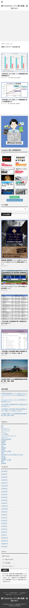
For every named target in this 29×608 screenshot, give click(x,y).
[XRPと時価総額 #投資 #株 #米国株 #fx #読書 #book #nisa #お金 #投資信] (7, 174)
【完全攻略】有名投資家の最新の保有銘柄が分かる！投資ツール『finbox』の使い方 (14, 409)
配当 (15, 77)
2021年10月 (4, 509)
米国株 (11, 77)
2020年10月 (4, 543)
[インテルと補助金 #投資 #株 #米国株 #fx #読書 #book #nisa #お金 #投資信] (7, 188)
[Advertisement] (14, 26)
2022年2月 (4, 500)
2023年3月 (4, 480)
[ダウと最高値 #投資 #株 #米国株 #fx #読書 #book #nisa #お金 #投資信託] (21, 188)
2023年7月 (4, 474)
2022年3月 (4, 497)
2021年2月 (4, 532)
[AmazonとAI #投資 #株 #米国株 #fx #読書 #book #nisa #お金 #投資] (21, 160)
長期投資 (18, 77)
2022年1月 (4, 503)
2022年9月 (4, 488)
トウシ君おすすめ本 (7, 559)
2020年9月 (4, 546)
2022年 (7, 43)
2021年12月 (4, 506)
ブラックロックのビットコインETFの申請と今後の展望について (14, 400)
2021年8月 (4, 514)
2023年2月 (4, 483)
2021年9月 (4, 512)
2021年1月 (4, 535)
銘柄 (14, 103)
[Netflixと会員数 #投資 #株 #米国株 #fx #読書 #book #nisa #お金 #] (7, 160)
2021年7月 (4, 517)
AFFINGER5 (17, 605)
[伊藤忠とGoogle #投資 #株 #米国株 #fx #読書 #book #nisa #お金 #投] (21, 174)
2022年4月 (4, 494)
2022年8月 (4, 491)
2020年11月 (4, 540)
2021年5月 (4, 523)
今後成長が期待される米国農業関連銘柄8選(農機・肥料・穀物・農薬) (14, 414)
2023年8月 (4, 471)
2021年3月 (4, 529)
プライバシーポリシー (8, 566)
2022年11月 (4, 485)
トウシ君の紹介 (6, 563)
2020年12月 (4, 538)
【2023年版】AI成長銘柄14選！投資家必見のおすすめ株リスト (14, 405)
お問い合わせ (5, 556)
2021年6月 (4, 520)
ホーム (5, 592)
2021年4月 (4, 526)
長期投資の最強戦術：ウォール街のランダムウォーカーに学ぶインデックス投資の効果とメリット (14, 262)
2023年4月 (4, 477)
